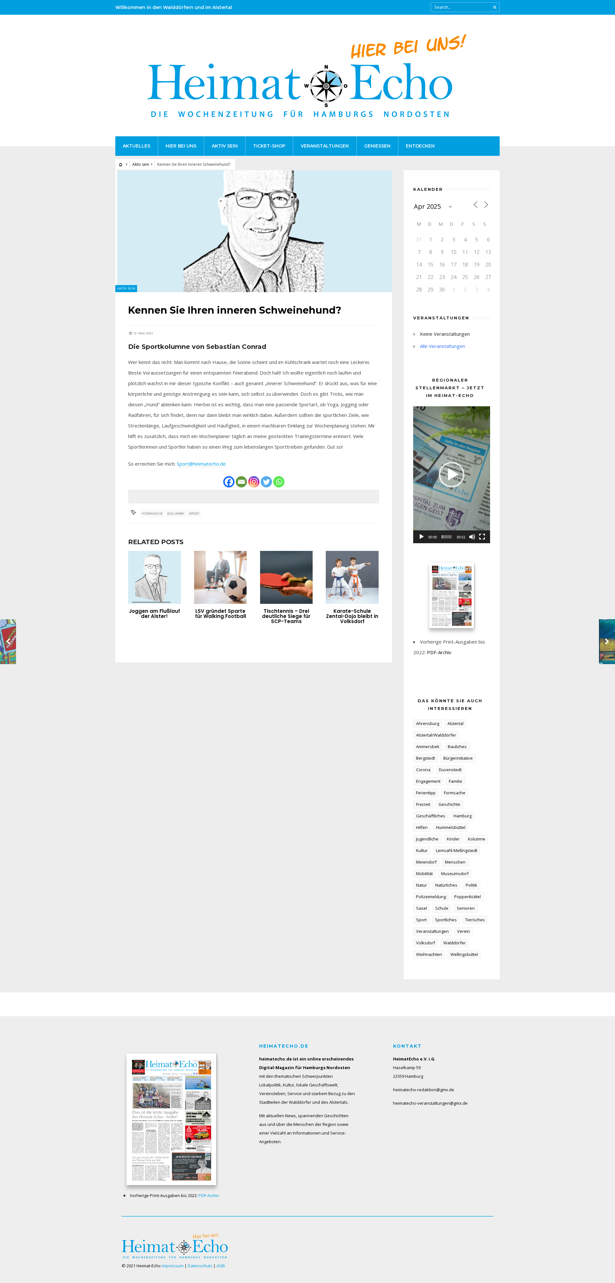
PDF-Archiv (439, 652)
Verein (463, 931)
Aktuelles (136, 146)
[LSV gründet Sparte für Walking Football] (220, 577)
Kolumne (175, 513)
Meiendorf (426, 862)
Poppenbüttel (467, 896)
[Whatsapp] (278, 481)
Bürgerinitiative (458, 758)
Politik (471, 885)
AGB (221, 1266)
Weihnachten (429, 954)
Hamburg (463, 816)
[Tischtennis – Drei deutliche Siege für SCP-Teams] (286, 577)
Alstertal (455, 723)
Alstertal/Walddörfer (436, 735)
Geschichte (449, 804)
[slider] (447, 536)
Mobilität (424, 873)
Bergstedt (425, 758)
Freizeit (423, 804)
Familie (455, 781)
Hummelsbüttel (450, 827)
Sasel (421, 908)
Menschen (455, 862)
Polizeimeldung (431, 896)
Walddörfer (454, 943)
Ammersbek (427, 746)
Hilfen (422, 827)
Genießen (377, 146)
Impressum (173, 1266)
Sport (194, 513)
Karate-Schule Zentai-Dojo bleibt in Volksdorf (352, 616)
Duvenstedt (450, 769)
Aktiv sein (225, 146)
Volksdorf (425, 943)
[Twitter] (266, 481)
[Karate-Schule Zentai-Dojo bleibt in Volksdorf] (352, 577)
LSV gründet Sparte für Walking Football (220, 614)
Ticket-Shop (269, 146)
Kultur (422, 850)
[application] (451, 474)
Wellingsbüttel (464, 954)
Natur (421, 885)
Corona (423, 769)
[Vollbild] (482, 537)
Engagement (428, 781)
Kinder (453, 839)
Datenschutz (200, 1266)
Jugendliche (427, 839)
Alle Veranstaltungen (442, 346)
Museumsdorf (455, 873)
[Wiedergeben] (421, 537)
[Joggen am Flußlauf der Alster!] (154, 577)
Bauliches (457, 746)
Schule (441, 908)
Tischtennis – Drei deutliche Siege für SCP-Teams (286, 616)
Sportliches (446, 920)
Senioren (466, 908)
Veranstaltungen (325, 146)
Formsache (152, 513)
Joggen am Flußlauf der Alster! (154, 614)
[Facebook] (228, 481)
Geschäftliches (430, 816)
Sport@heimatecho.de (201, 463)
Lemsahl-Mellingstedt (456, 850)
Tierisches (475, 920)
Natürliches (446, 885)
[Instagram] (253, 481)
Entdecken (420, 146)
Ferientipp (426, 793)
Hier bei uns (181, 146)
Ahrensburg (427, 723)
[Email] (241, 481)
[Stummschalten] (472, 537)
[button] (451, 474)
